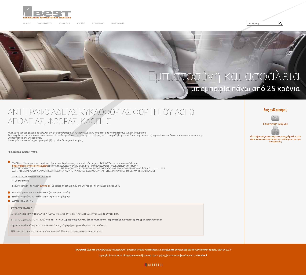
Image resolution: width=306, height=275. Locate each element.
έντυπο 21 (45, 186)
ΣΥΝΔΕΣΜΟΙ (98, 23)
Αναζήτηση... (280, 23)
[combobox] (262, 23)
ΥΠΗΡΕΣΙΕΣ (64, 23)
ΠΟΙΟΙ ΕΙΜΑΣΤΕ (44, 23)
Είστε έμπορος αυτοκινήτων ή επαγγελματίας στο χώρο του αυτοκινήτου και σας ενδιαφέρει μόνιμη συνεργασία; (275, 139)
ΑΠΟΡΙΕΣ (81, 23)
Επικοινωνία (173, 255)
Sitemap (147, 255)
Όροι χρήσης (159, 255)
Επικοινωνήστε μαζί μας (275, 124)
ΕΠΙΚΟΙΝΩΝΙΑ (117, 23)
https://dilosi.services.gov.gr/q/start (30, 166)
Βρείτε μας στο (189, 255)
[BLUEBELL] (153, 265)
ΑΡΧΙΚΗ (26, 23)
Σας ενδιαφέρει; (275, 109)
